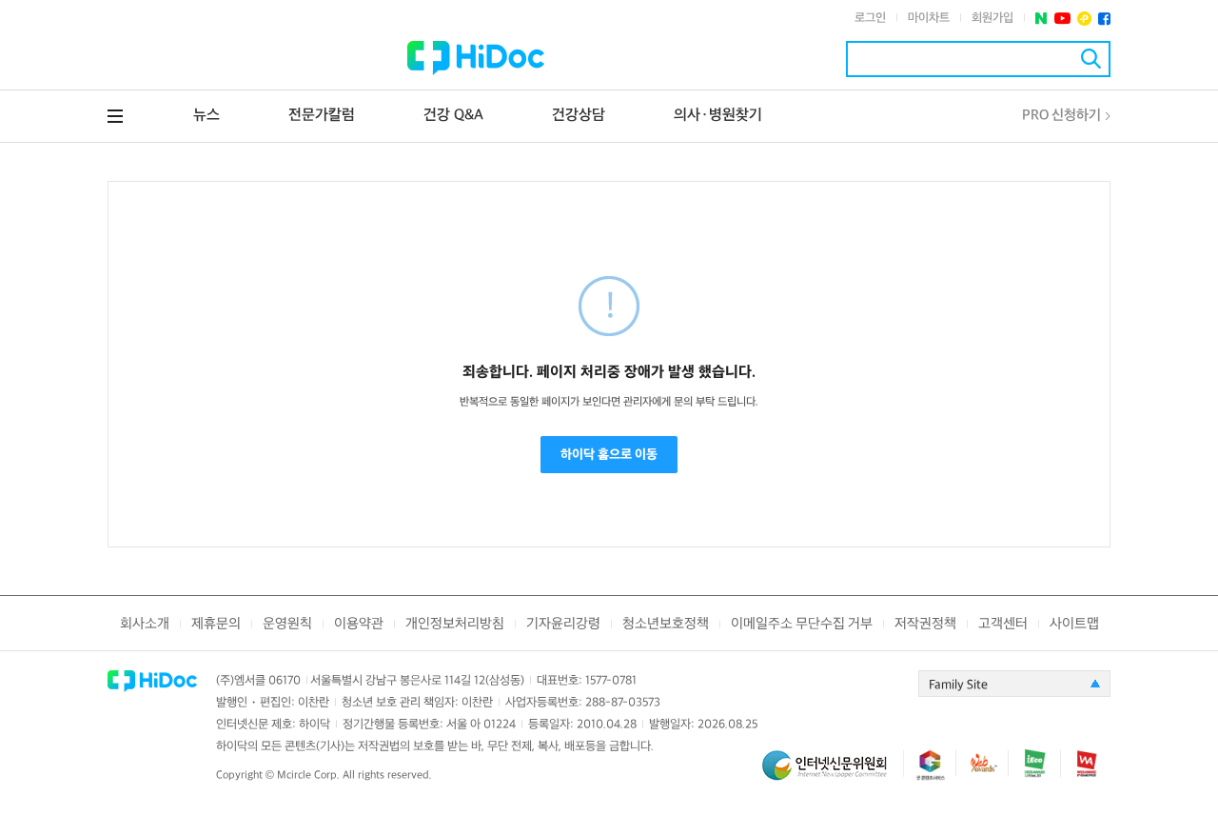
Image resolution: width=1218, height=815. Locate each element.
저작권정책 (925, 624)
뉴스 (206, 116)
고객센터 (1003, 624)
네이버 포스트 (1041, 18)
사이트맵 (1074, 624)
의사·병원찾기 (718, 116)
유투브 (1062, 18)
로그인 (870, 18)
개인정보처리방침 (454, 624)
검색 (1091, 59)
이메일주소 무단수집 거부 (802, 624)
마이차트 (929, 18)
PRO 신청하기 (1061, 116)
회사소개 (144, 624)
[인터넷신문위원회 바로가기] (832, 773)
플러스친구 (1084, 18)
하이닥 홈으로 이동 (609, 455)
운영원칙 (287, 624)
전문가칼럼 (321, 116)
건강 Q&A (453, 116)
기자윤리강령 (563, 624)
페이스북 (1104, 18)
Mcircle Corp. (308, 775)
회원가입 (992, 18)
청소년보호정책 (665, 624)
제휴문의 (216, 624)
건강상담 (578, 116)
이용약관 (358, 624)
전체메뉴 (115, 116)
